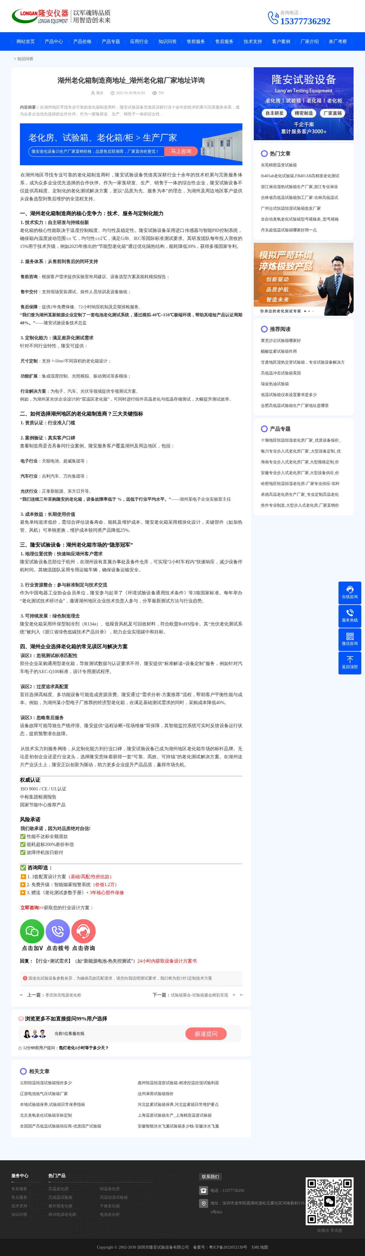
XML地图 (259, 1247)
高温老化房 (58, 1189)
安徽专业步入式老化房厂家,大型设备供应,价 (300, 473)
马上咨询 (181, 151)
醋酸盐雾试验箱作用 (279, 351)
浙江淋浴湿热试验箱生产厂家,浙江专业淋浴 (299, 187)
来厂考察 (338, 41)
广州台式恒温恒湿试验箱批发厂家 (291, 208)
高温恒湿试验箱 (114, 1197)
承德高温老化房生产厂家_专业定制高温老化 (300, 494)
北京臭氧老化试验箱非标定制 (46, 1115)
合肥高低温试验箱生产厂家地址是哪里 (295, 405)
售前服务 (196, 41)
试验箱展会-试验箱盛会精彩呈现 (199, 995)
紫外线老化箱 (60, 1206)
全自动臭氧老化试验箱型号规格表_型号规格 (300, 219)
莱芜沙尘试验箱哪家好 (281, 341)
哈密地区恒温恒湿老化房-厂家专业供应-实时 (300, 484)
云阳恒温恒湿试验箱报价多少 (46, 1083)
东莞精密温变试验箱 (279, 165)
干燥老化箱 (110, 1206)
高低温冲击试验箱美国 (281, 373)
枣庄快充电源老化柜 (63, 995)
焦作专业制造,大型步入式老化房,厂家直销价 (300, 505)
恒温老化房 (110, 1189)
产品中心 (54, 41)
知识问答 (168, 41)
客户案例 (281, 41)
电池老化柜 (110, 1214)
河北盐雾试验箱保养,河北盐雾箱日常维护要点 (178, 1104)
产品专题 (111, 41)
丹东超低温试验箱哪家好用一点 (289, 230)
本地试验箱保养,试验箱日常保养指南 (52, 1104)
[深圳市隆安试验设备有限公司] (65, 15)
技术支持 (253, 41)
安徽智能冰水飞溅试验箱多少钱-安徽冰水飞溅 (178, 1126)
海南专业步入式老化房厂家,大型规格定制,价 (300, 462)
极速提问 (206, 1034)
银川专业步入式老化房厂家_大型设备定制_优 (301, 451)
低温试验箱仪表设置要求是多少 (289, 395)
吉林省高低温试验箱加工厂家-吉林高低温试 (299, 197)
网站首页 (26, 41)
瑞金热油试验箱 (275, 384)
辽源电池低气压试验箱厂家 (44, 1094)
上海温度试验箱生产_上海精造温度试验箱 (175, 1115)
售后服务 (224, 41)
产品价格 (82, 41)
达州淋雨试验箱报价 (156, 1094)
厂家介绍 (310, 41)
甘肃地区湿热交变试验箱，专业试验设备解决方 (303, 362)
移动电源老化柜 (62, 1214)
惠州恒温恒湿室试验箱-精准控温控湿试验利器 (178, 1083)
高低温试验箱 (60, 1197)
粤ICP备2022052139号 (228, 1247)
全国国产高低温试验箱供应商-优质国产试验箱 (60, 1126)
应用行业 (139, 41)
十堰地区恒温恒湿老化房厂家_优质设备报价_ (301, 440)
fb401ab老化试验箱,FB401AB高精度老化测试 (300, 176)
